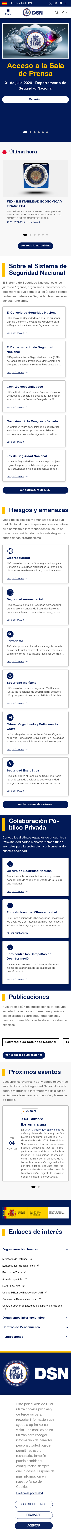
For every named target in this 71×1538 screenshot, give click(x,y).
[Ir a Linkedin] (66, 3)
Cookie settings (33, 1504)
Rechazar (33, 1515)
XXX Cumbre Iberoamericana (43, 1130)
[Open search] (56, 12)
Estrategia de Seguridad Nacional (30, 1042)
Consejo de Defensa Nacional (19, 1299)
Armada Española (12, 1279)
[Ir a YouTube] (60, 3)
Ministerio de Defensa (15, 1259)
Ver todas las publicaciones (24, 1055)
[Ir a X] (50, 3)
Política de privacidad (29, 1493)
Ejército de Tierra (12, 1273)
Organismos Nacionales (20, 1249)
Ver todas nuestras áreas (35, 804)
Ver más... (35, 99)
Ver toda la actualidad (35, 246)
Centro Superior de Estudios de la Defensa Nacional (32, 1306)
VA (63, 12)
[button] (25, 132)
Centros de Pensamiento (21, 1327)
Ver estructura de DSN (34, 490)
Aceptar (34, 1526)
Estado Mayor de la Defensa (19, 1266)
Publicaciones (12, 1337)
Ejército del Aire (11, 1286)
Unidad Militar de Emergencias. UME (23, 1293)
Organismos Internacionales (23, 1318)
